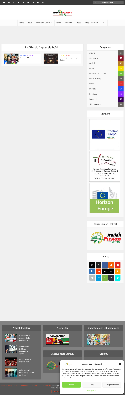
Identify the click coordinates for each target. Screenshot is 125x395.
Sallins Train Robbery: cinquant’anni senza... (25, 350)
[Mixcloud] (111, 271)
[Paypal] (98, 278)
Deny (92, 385)
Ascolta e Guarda (44, 22)
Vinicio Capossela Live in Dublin (69, 59)
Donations (56, 391)
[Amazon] (117, 271)
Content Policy (6, 385)
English (68, 22)
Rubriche (30, 55)
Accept (71, 385)
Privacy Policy (91, 391)
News (58, 22)
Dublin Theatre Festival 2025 (25, 360)
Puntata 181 (24, 58)
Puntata (23, 55)
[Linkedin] (92, 271)
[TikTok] (117, 278)
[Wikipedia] (105, 271)
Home (21, 22)
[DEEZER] (111, 278)
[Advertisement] (62, 34)
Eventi (62, 55)
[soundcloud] (98, 271)
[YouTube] (117, 265)
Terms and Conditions (21, 385)
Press (78, 22)
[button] (120, 364)
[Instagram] (92, 265)
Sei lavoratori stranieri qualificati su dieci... (26, 372)
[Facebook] (105, 265)
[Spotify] (105, 278)
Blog (87, 22)
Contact (94, 22)
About (29, 22)
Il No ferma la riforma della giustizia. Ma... (25, 338)
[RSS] (111, 265)
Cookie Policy (46, 385)
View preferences (112, 385)
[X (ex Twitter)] (98, 265)
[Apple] (92, 278)
